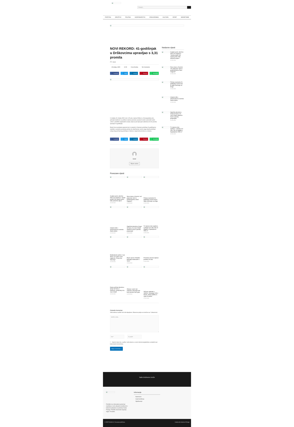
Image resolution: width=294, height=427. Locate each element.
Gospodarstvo (140, 17)
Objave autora (134, 163)
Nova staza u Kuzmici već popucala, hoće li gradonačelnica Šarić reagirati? (134, 199)
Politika (128, 17)
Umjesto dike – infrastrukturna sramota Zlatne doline (116, 229)
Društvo (118, 17)
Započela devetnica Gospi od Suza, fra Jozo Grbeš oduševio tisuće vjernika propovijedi (134, 229)
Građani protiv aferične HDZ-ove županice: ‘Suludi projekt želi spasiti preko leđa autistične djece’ (117, 198)
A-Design (187, 422)
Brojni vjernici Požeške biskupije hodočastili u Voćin (133, 259)
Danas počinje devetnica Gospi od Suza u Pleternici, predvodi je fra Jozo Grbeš (117, 290)
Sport (175, 17)
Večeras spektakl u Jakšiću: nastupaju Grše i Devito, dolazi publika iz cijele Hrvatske (151, 294)
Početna (108, 17)
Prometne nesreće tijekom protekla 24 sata (151, 258)
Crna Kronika (154, 17)
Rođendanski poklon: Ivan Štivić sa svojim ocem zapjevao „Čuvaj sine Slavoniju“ (117, 257)
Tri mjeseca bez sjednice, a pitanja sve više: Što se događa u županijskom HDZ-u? (151, 228)
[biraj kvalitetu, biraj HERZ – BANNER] (147, 34)
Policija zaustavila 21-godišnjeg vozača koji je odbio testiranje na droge (151, 199)
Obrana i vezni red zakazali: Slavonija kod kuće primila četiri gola (133, 290)
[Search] (189, 7)
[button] (114, 73)
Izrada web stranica (180, 422)
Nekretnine (185, 17)
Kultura (166, 17)
